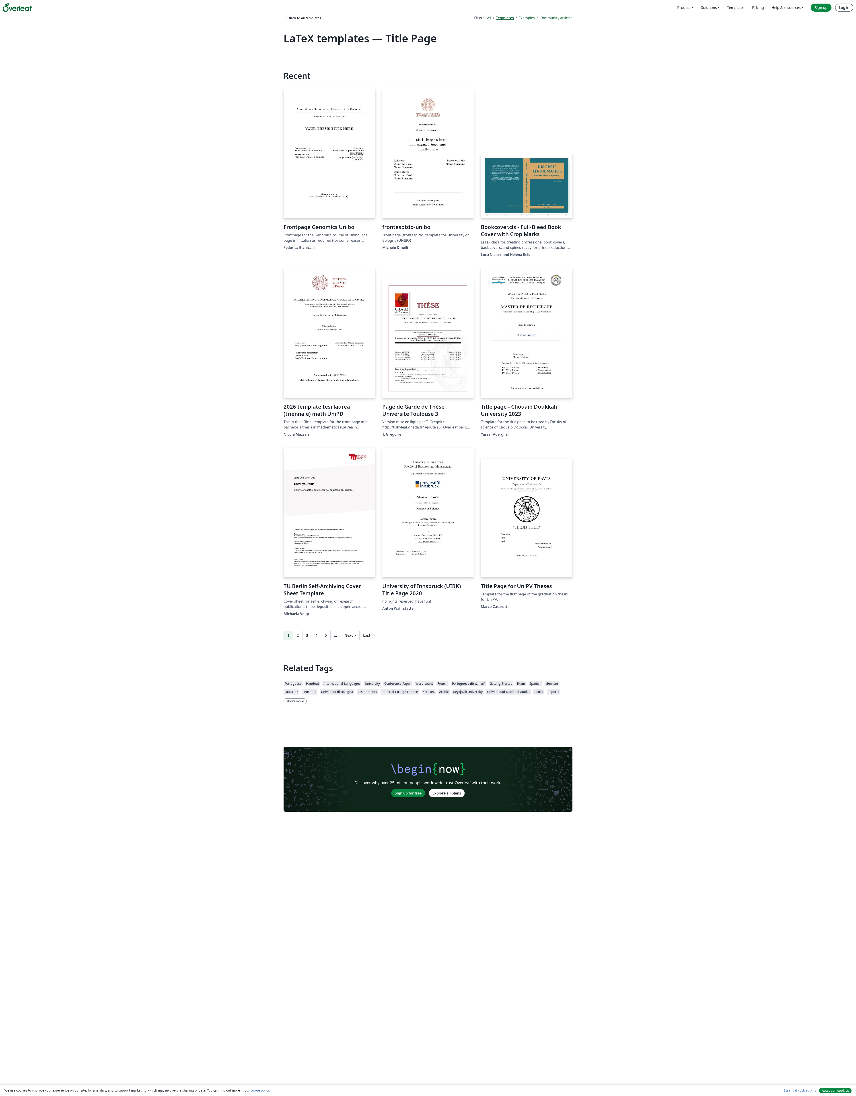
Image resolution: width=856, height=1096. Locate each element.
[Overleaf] (17, 7)
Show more (295, 701)
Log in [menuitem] (844, 7)
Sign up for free (408, 793)
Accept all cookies (835, 1090)
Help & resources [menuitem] (786, 7)
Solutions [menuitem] (709, 7)
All (489, 17)
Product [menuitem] (684, 7)
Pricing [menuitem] (758, 7)
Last (369, 635)
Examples (527, 17)
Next (350, 635)
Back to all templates (302, 18)
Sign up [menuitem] (821, 7)
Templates (505, 17)
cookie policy (260, 1090)
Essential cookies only (800, 1090)
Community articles (556, 17)
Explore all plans (446, 793)
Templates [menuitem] (736, 7)
